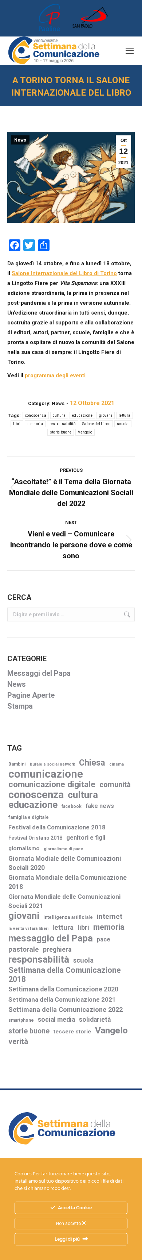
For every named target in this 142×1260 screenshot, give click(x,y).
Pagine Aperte (31, 695)
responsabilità (63, 424)
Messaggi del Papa (39, 673)
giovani (105, 415)
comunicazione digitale (51, 784)
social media (56, 1019)
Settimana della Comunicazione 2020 (63, 989)
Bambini (17, 764)
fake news (100, 805)
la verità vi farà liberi (28, 928)
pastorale (23, 949)
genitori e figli (85, 837)
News (20, 140)
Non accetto (69, 1223)
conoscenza (35, 415)
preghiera (57, 949)
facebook (72, 806)
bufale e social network (52, 764)
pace (103, 939)
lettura (124, 415)
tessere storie (72, 1031)
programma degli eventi (55, 375)
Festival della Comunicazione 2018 (57, 827)
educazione (82, 415)
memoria (35, 424)
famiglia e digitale (28, 817)
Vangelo (85, 432)
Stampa (20, 706)
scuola (123, 424)
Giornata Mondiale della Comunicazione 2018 (67, 882)
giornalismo (24, 848)
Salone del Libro (96, 424)
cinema (116, 764)
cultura (59, 415)
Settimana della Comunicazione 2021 (62, 999)
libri (17, 424)
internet (109, 917)
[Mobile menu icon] (130, 51)
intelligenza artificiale (68, 917)
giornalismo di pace (63, 848)
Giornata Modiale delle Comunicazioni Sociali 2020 (64, 863)
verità (18, 1041)
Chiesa (92, 762)
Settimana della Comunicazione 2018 (64, 975)
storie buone (61, 432)
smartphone (21, 1020)
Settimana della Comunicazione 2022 (65, 1009)
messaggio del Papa (50, 938)
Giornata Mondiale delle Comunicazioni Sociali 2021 (64, 901)
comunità (115, 784)
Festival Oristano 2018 (35, 838)
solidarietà (95, 1019)
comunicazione (45, 774)
